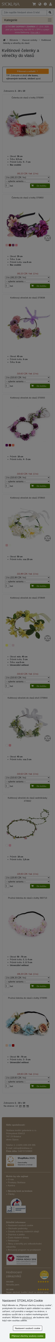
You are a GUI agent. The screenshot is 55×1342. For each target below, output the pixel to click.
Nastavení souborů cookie (27, 1328)
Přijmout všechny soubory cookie (27, 1336)
